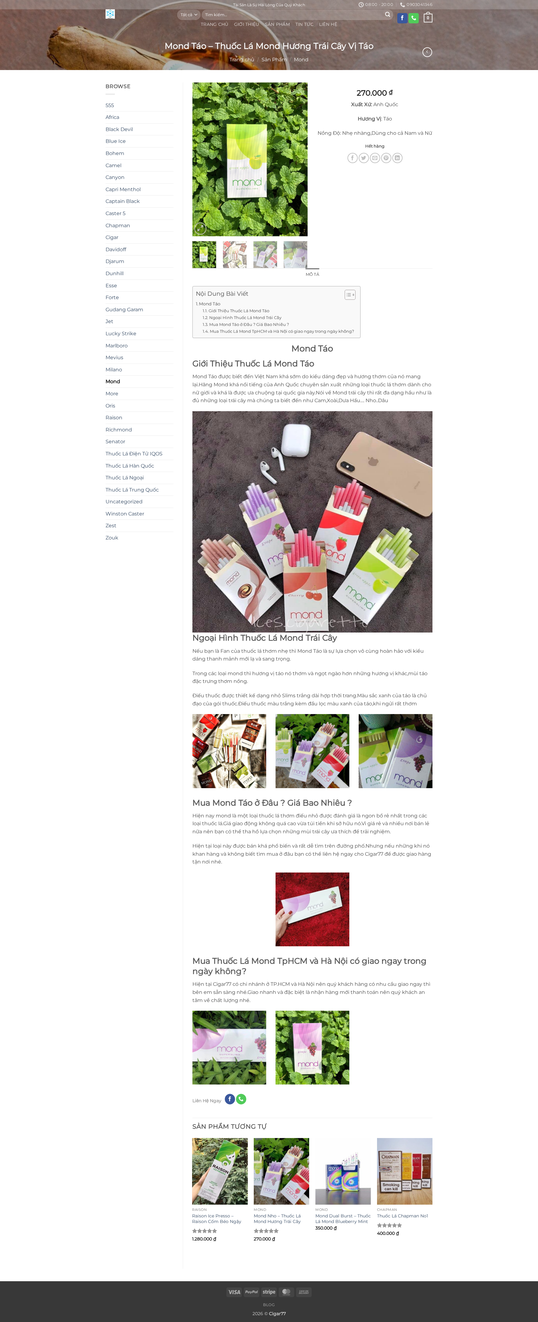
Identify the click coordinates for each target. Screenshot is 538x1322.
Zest (111, 526)
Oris (110, 406)
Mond (301, 60)
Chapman (118, 225)
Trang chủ (241, 60)
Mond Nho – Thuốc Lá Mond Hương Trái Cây (277, 1219)
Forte (112, 297)
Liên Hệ (328, 24)
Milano (114, 370)
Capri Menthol (123, 189)
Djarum (115, 261)
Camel (113, 165)
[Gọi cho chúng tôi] (413, 18)
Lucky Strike (121, 333)
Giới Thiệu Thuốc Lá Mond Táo (239, 310)
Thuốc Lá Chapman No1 (402, 1216)
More (112, 394)
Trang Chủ (215, 24)
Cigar (112, 237)
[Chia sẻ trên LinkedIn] (397, 158)
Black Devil (119, 129)
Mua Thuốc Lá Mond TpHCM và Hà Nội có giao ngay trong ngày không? (282, 331)
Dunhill (115, 273)
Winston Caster (125, 514)
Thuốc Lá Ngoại (125, 478)
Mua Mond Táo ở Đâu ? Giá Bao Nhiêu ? (249, 324)
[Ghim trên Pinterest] (386, 158)
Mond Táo (209, 304)
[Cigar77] (137, 14)
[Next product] (427, 52)
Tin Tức (304, 24)
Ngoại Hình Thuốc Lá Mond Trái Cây (245, 317)
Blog (269, 1304)
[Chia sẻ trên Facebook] (352, 158)
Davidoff (116, 249)
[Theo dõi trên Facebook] (402, 18)
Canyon (115, 177)
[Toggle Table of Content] (347, 294)
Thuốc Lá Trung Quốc (132, 490)
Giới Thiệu (246, 24)
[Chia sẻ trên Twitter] (364, 158)
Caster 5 (115, 213)
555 (110, 105)
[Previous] (202, 159)
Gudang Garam (124, 310)
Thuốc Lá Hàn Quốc (130, 466)
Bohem (115, 153)
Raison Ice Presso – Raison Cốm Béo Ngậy (216, 1219)
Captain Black (123, 201)
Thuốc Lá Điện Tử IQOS (134, 454)
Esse (111, 286)
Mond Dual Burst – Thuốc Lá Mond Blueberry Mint (343, 1219)
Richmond (119, 430)
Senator (115, 442)
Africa (112, 117)
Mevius (114, 357)
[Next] (297, 159)
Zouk (112, 538)
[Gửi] (387, 14)
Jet (109, 321)
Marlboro (117, 346)
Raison (114, 418)
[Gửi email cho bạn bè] (375, 158)
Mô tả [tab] (312, 274)
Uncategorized (124, 502)
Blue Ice (116, 141)
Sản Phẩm (277, 24)
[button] (200, 229)
